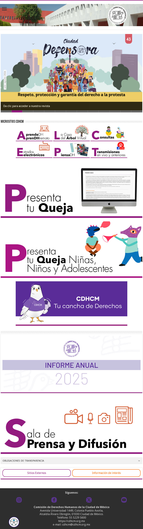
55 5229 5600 (77, 517)
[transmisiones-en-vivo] (109, 149)
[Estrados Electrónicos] (34, 149)
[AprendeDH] (34, 132)
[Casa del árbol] (71, 132)
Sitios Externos (36, 473)
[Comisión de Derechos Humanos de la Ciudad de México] (71, 14)
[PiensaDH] (71, 149)
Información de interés (106, 473)
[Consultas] (109, 132)
